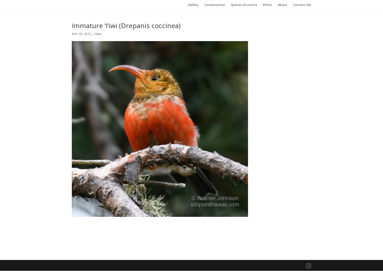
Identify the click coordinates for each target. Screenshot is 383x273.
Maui (98, 34)
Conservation (214, 5)
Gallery (193, 5)
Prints (267, 5)
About (282, 5)
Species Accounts (244, 5)
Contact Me (302, 5)
